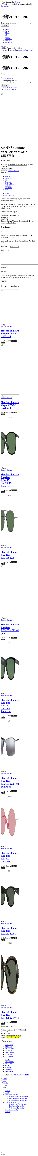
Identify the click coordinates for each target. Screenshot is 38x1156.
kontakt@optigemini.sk (13, 1036)
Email (3, 271)
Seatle (7, 1065)
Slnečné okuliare (11, 87)
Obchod (7, 33)
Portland (8, 1067)
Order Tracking (10, 1052)
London (7, 1060)
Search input (5, 23)
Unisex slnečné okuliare (17, 1108)
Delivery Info (9, 1048)
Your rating (5, 246)
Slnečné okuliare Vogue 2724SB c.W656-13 (10, 405)
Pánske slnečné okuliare (17, 1106)
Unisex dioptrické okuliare (18, 1100)
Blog (6, 35)
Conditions (8, 1050)
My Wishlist (9, 1056)
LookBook (8, 39)
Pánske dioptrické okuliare (18, 1098)
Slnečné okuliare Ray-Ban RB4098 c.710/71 (10, 1015)
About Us (8, 1047)
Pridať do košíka (7, 169)
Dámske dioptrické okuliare (18, 1096)
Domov (3, 87)
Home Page (9, 1045)
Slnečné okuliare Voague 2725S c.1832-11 (10, 333)
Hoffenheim (9, 1071)
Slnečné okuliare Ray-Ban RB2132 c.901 (10, 931)
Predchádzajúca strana (8, 89)
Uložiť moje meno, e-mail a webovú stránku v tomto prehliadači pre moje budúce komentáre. (17, 276)
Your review (5, 250)
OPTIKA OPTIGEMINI (21, 1075)
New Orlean (9, 1064)
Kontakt (7, 41)
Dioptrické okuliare (11, 1094)
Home (7, 29)
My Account (9, 1054)
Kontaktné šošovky (11, 1110)
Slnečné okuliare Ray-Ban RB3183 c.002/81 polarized (10, 628)
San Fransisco (9, 1062)
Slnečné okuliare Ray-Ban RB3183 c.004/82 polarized (10, 782)
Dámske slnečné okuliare (17, 1104)
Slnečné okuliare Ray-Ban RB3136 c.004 (10, 555)
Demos (7, 31)
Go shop (17, 2)
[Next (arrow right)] (4, 1154)
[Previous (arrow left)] (2, 1154)
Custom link (5, 6)
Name (3, 268)
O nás (7, 37)
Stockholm (8, 1069)
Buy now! (8, 42)
